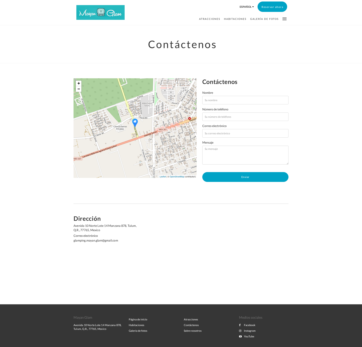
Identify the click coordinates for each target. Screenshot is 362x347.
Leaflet (163, 176)
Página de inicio (138, 319)
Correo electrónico (214, 126)
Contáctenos (191, 325)
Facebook (249, 325)
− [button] (78, 89)
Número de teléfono (215, 109)
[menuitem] (209, 19)
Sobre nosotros (193, 330)
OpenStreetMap (177, 176)
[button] (284, 18)
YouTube (249, 336)
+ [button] (78, 83)
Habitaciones (136, 325)
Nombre (207, 92)
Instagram (250, 330)
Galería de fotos (138, 330)
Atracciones (191, 319)
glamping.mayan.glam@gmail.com (96, 240)
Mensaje (207, 142)
